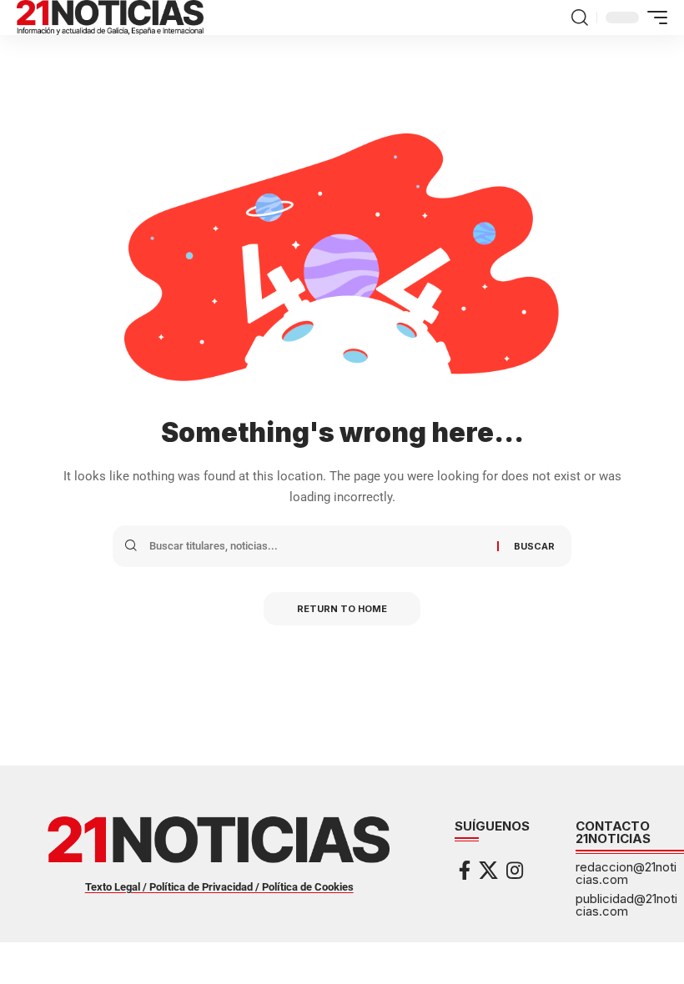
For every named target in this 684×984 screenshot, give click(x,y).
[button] (579, 17)
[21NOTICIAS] (110, 17)
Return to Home (342, 609)
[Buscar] (317, 546)
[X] (488, 870)
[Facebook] (465, 870)
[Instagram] (514, 870)
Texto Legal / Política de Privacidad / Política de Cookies (219, 887)
